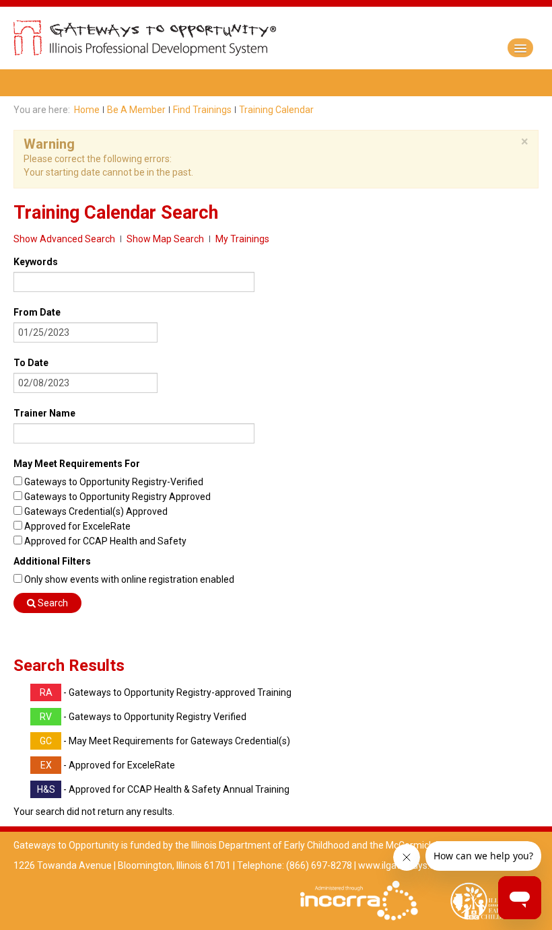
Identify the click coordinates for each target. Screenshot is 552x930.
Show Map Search (165, 239)
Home (87, 109)
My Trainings (242, 239)
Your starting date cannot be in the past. (108, 172)
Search (52, 603)
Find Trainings (202, 109)
